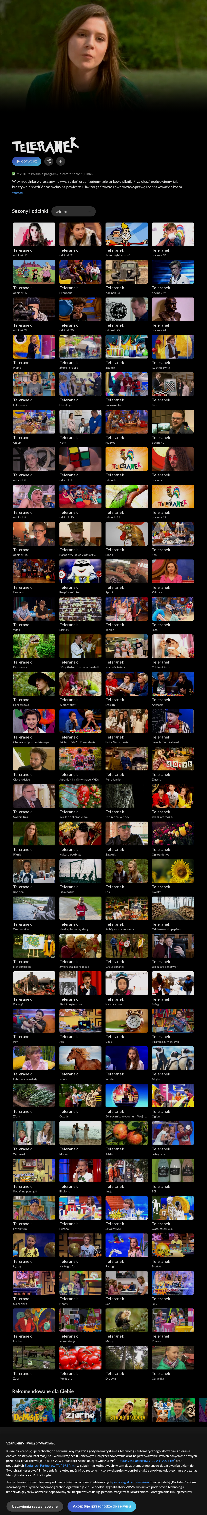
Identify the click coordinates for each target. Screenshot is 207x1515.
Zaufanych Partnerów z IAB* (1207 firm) (146, 1460)
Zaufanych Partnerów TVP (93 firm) (50, 1465)
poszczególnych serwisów (131, 1482)
